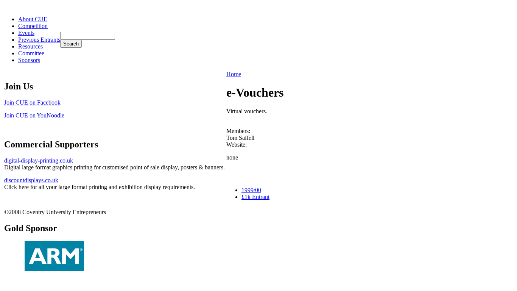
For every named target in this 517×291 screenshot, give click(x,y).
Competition (33, 26)
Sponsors (29, 60)
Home (233, 74)
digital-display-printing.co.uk (38, 160)
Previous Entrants (39, 39)
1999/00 (251, 190)
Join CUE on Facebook (32, 102)
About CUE (32, 19)
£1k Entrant (255, 197)
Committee (31, 53)
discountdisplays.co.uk (31, 180)
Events (26, 33)
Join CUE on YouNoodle (34, 115)
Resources (30, 46)
